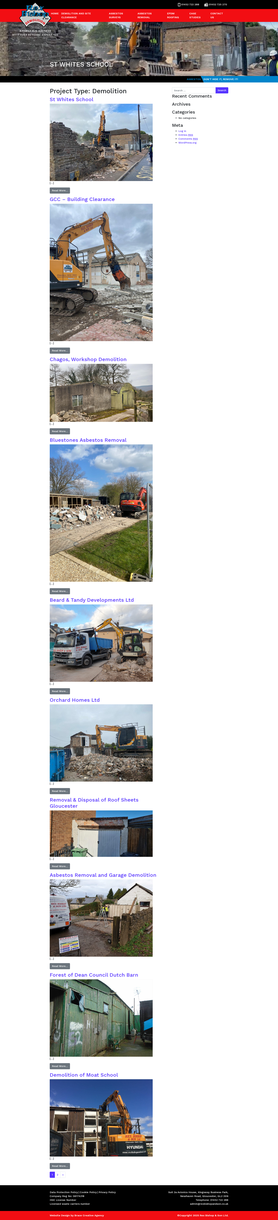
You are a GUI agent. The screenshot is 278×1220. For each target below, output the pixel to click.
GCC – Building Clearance (82, 199)
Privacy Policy (107, 1192)
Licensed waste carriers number (70, 1203)
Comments (188, 138)
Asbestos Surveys (116, 15)
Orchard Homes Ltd (75, 700)
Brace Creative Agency (89, 1215)
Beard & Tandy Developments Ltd (92, 600)
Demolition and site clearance (76, 15)
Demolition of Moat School (84, 1075)
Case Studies (195, 15)
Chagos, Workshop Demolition (88, 359)
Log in (182, 131)
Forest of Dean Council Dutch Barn (94, 975)
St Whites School (71, 99)
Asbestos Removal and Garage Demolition (103, 875)
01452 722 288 (190, 4)
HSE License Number (63, 1199)
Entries (185, 134)
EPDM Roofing (173, 15)
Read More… (60, 190)
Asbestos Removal (145, 15)
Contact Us (216, 15)
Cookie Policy (88, 1192)
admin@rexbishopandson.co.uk (209, 1203)
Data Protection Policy (64, 1192)
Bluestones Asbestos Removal (88, 440)
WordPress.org (187, 142)
